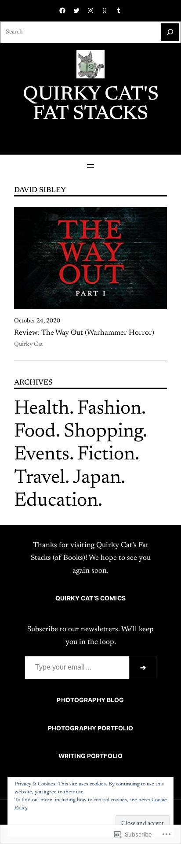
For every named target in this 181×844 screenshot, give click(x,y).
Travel (39, 478)
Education (56, 501)
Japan (97, 478)
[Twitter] (76, 10)
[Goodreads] (104, 10)
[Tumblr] (118, 10)
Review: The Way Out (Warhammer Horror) (84, 333)
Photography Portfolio (91, 728)
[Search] (170, 32)
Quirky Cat (28, 344)
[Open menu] (90, 166)
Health (41, 409)
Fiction (106, 455)
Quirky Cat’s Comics (90, 598)
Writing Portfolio (90, 755)
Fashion (109, 409)
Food (35, 432)
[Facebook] (62, 10)
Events (41, 455)
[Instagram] (90, 10)
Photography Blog (90, 699)
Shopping (103, 432)
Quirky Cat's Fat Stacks (91, 104)
